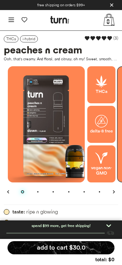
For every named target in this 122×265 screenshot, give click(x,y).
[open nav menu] (11, 20)
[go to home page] (59, 20)
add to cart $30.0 (61, 248)
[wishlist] (24, 20)
